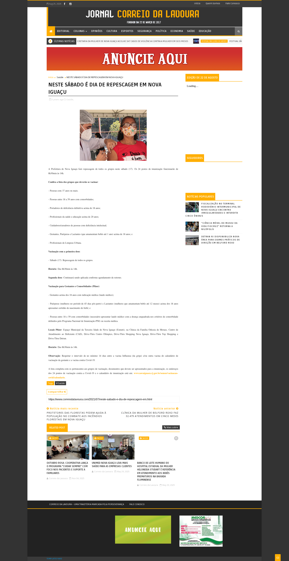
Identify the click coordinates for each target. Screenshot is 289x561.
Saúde (191, 31)
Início (197, 3)
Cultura (112, 31)
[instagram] (70, 3)
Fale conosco (232, 3)
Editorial (63, 31)
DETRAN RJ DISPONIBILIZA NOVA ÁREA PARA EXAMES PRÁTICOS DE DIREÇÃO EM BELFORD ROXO (220, 239)
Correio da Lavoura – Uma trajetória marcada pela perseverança (86, 504)
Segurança (144, 31)
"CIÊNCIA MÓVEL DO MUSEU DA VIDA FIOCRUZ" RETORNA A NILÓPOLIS (219, 226)
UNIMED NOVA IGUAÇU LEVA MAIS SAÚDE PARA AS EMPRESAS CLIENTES (112, 464)
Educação (205, 31)
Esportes (127, 31)
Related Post (57, 427)
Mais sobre (172, 427)
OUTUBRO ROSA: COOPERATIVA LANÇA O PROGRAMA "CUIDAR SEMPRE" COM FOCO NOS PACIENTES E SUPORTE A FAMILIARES (67, 468)
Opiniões (97, 31)
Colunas (79, 31)
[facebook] (64, 3)
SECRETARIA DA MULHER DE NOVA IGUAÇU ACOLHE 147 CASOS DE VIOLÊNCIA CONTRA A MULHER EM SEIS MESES (120, 41)
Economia (177, 31)
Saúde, (70, 99)
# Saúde (60, 383)
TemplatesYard (54, 559)
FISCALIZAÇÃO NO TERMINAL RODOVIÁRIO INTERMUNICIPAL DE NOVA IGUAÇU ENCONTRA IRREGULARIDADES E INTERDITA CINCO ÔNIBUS (213, 209)
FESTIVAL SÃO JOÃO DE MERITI (202, 41)
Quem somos (213, 3)
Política (161, 31)
